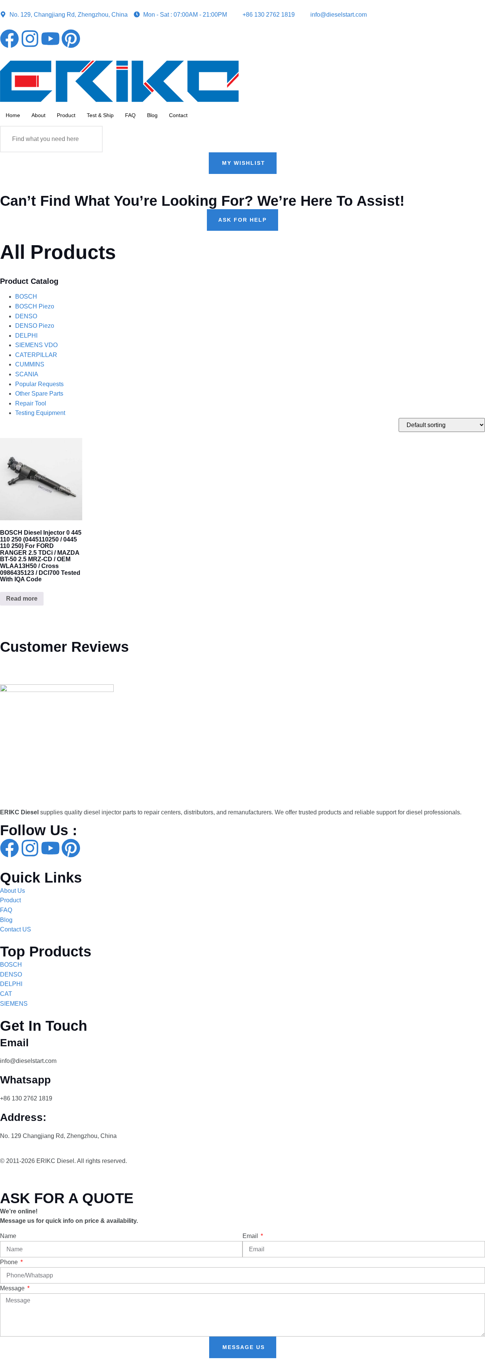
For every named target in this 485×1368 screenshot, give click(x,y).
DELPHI (26, 335)
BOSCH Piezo (34, 306)
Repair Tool (30, 403)
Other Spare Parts (39, 393)
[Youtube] (50, 38)
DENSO (26, 316)
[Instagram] (29, 38)
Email (251, 1236)
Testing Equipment (40, 413)
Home (13, 115)
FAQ (130, 115)
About (38, 115)
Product (66, 115)
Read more (22, 598)
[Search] (89, 139)
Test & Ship (100, 115)
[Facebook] (9, 38)
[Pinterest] (70, 38)
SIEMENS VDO (36, 345)
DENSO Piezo (34, 325)
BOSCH (26, 296)
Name (8, 1236)
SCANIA (26, 374)
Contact (178, 115)
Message (13, 1288)
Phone (9, 1262)
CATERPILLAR (36, 355)
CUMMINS (29, 364)
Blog (152, 115)
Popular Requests (39, 384)
